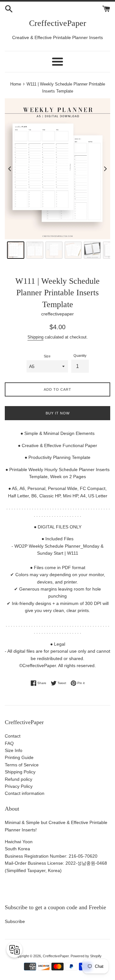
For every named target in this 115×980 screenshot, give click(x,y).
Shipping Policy (20, 771)
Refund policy (18, 779)
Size (47, 356)
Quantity (80, 355)
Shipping (35, 337)
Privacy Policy (19, 786)
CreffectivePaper (57, 23)
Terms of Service (22, 764)
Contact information (24, 793)
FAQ (9, 743)
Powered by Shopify (86, 956)
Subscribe (15, 921)
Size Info (13, 750)
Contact (12, 736)
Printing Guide (19, 757)
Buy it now (58, 413)
